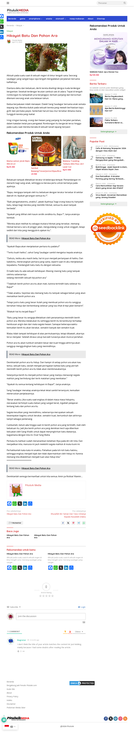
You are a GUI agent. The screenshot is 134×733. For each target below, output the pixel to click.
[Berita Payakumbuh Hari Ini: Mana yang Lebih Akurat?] (96, 98)
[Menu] (8, 3)
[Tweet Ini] (68, 523)
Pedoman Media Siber (16, 707)
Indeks (9, 700)
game (22, 19)
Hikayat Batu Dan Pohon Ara (19, 512)
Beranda (12, 19)
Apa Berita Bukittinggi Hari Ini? (115, 109)
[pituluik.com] (18, 11)
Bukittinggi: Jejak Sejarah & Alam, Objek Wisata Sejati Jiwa (111, 168)
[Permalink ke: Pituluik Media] (9, 41)
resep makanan (77, 19)
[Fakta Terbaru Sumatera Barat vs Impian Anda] (96, 122)
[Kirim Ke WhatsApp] (84, 523)
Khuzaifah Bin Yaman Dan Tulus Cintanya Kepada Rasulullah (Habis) (68, 514)
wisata (49, 19)
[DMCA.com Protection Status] (82, 683)
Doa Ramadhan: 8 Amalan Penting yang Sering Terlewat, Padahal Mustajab (110, 177)
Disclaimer (11, 704)
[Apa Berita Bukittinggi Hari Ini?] (96, 110)
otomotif (60, 19)
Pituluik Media (17, 40)
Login (82, 607)
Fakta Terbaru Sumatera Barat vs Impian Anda (113, 121)
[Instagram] (120, 719)
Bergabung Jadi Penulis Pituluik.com (22, 685)
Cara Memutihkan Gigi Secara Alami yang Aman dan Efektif (109, 187)
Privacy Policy (12, 696)
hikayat (10, 31)
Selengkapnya (108, 131)
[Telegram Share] (79, 523)
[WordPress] (115, 719)
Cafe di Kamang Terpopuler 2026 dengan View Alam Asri (111, 149)
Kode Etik (11, 689)
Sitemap (101, 19)
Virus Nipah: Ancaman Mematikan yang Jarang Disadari (111, 196)
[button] (124, 3)
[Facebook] (106, 719)
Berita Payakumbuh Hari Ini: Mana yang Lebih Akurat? (114, 97)
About (90, 19)
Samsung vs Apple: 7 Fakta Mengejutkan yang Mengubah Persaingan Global (110, 159)
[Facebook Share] (63, 523)
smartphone (34, 19)
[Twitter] (111, 719)
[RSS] (125, 719)
